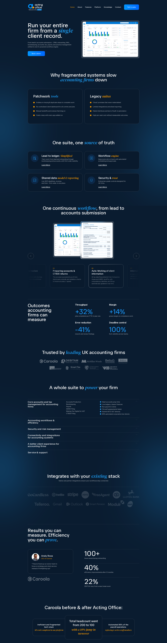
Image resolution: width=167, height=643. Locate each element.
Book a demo (36, 53)
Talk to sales (131, 7)
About (80, 7)
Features (88, 7)
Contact (118, 7)
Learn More (46, 165)
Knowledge (108, 7)
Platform (98, 7)
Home (72, 7)
